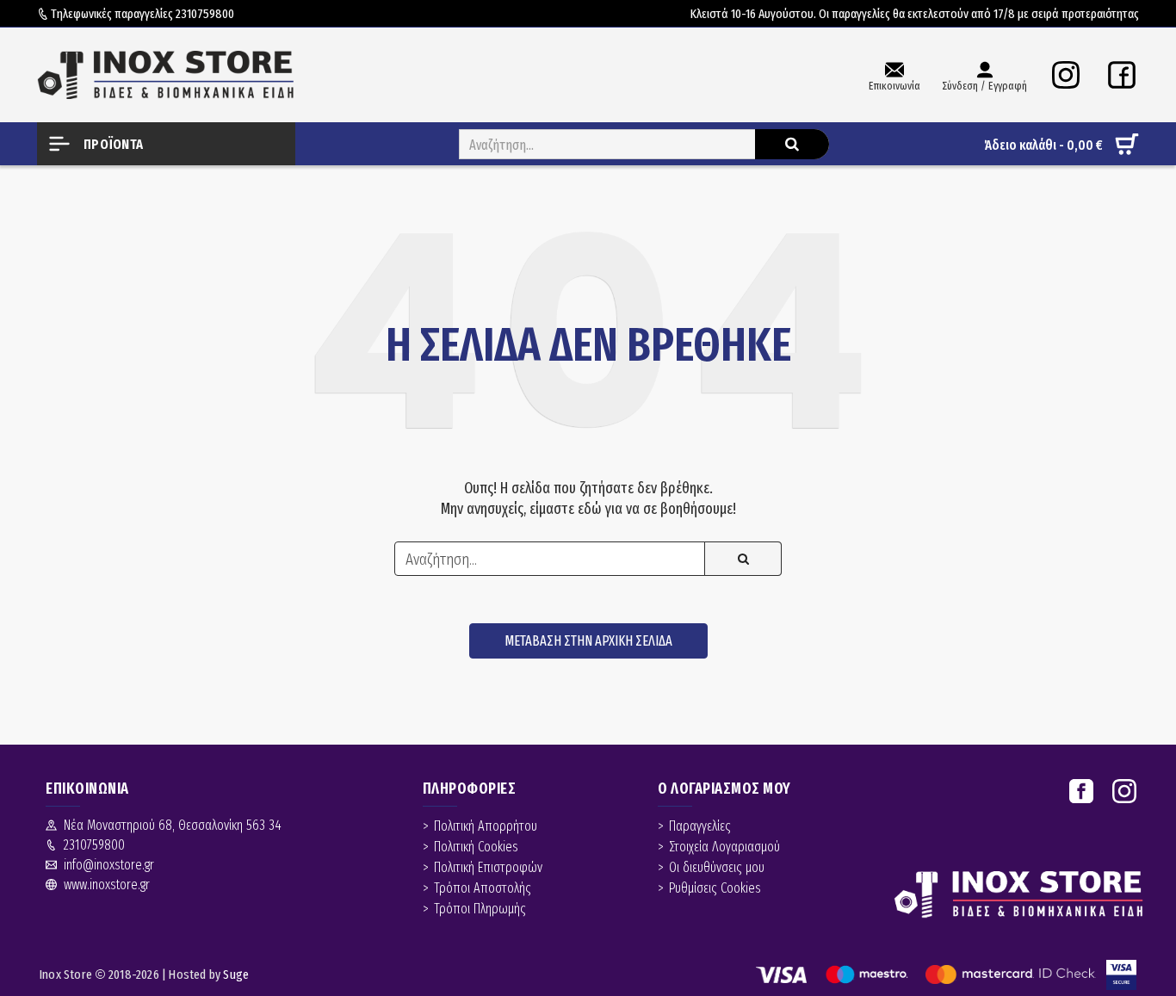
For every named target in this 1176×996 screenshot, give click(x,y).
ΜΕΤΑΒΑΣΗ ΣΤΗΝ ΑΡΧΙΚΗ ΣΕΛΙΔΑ (588, 641)
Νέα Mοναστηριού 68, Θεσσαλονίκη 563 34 (173, 825)
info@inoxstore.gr (109, 865)
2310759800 (205, 14)
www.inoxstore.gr (107, 884)
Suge (236, 974)
